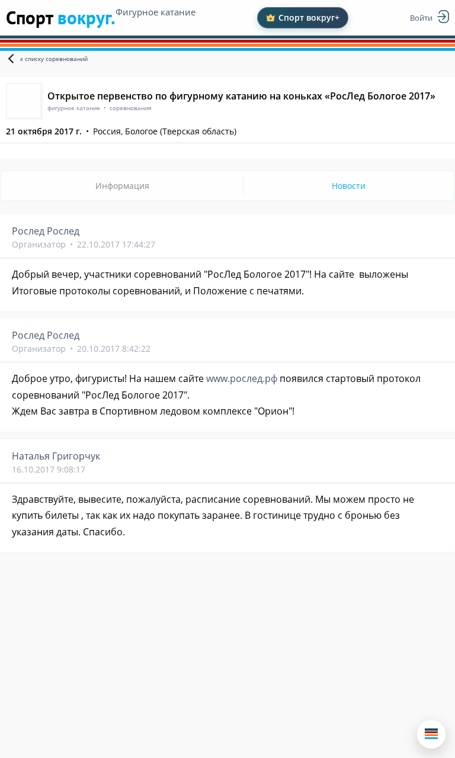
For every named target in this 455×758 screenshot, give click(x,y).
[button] (431, 734)
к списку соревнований (54, 58)
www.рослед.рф (241, 378)
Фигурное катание (156, 12)
